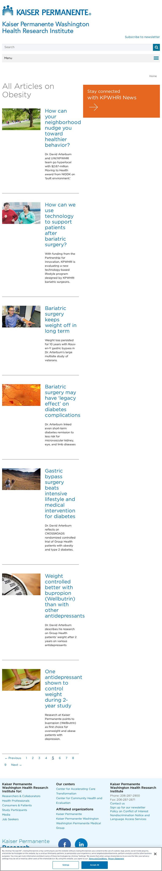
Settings (65, 865)
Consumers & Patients (17, 805)
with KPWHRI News (111, 97)
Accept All (94, 865)
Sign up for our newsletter (127, 807)
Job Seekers (10, 819)
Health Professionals (15, 801)
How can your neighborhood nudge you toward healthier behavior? (63, 128)
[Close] (155, 854)
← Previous (13, 758)
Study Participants (14, 810)
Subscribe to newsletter (142, 37)
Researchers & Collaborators (21, 796)
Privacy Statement (116, 859)
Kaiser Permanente (69, 814)
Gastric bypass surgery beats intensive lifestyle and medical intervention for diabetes (60, 493)
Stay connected (103, 91)
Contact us (117, 803)
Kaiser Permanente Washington (77, 818)
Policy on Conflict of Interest (129, 811)
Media (6, 814)
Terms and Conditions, (98, 859)
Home (153, 76)
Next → (16, 764)
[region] (81, 859)
